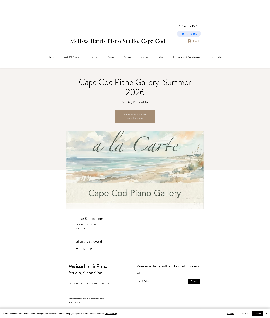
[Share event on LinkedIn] (91, 249)
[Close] (266, 313)
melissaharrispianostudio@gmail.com (86, 298)
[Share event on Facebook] (77, 249)
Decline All (243, 313)
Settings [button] (230, 313)
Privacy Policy (111, 313)
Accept (258, 313)
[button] (145, 57)
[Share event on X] (84, 249)
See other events (135, 118)
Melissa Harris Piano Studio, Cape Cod (88, 269)
